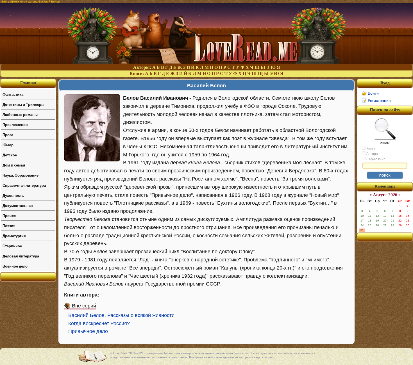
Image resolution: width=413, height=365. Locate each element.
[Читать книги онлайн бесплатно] (206, 62)
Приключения (15, 124)
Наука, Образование (20, 175)
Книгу (370, 148)
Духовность (13, 195)
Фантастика (13, 94)
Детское (10, 155)
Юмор (8, 144)
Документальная (18, 205)
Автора (372, 154)
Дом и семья (14, 165)
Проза (8, 134)
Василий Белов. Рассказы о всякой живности (121, 315)
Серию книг (375, 159)
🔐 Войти (370, 93)
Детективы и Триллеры (23, 104)
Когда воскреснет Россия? (99, 323)
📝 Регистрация (376, 100)
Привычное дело (88, 331)
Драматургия (14, 235)
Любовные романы (20, 114)
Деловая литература (21, 256)
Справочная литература (24, 185)
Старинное (12, 245)
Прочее (9, 215)
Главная (28, 83)
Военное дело (15, 266)
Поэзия (9, 225)
